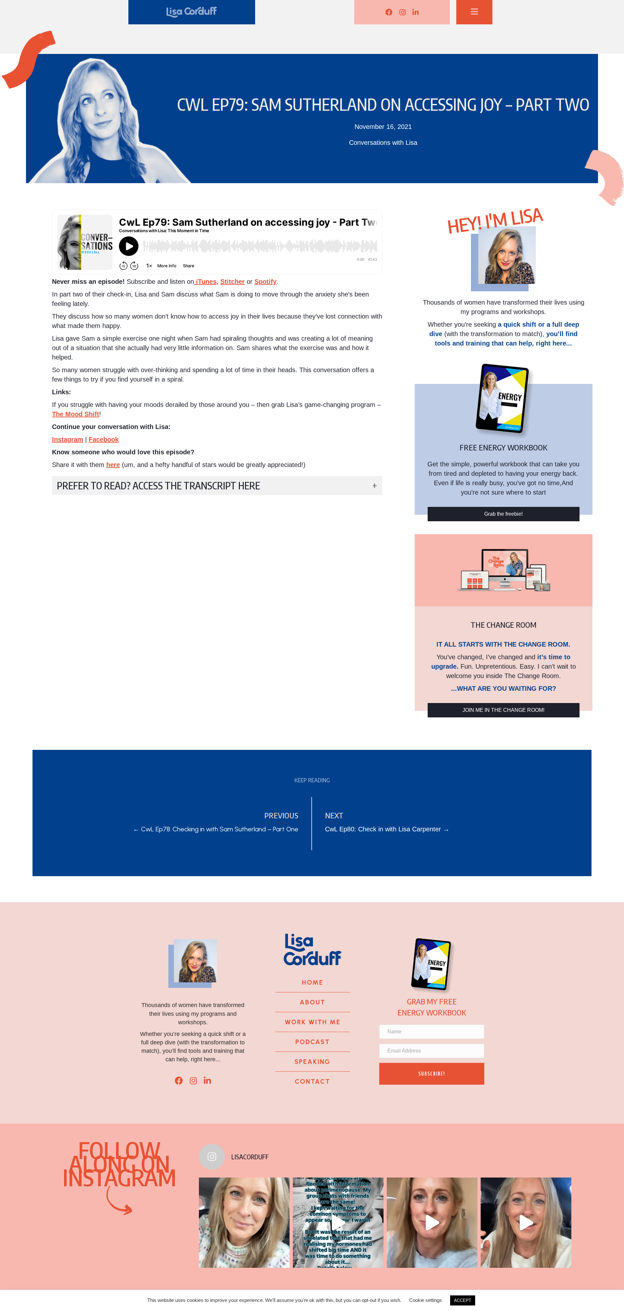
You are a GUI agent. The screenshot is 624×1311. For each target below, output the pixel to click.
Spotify (265, 281)
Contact (312, 1081)
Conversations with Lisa (383, 142)
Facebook (104, 439)
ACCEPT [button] (462, 1300)
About (312, 1002)
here (113, 464)
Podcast (312, 1042)
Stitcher (232, 281)
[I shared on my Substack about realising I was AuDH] (526, 1223)
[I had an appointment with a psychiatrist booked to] (338, 1223)
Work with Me (313, 1022)
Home (312, 982)
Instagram (67, 439)
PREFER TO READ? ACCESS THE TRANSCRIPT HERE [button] (158, 485)
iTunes (205, 281)
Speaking (312, 1061)
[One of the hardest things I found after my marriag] (244, 1223)
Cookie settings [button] (425, 1300)
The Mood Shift (75, 414)
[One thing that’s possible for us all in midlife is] (432, 1223)
